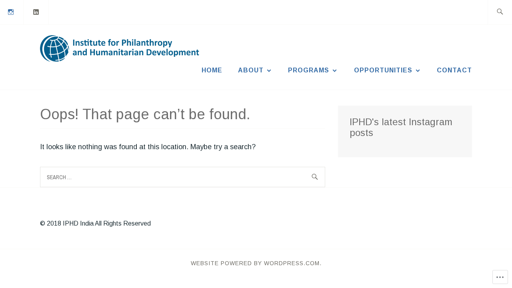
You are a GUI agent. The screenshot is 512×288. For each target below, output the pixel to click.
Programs (308, 70)
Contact (454, 70)
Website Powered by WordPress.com (255, 263)
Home (212, 70)
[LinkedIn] (36, 11)
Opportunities (383, 70)
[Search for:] (500, 12)
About (251, 70)
